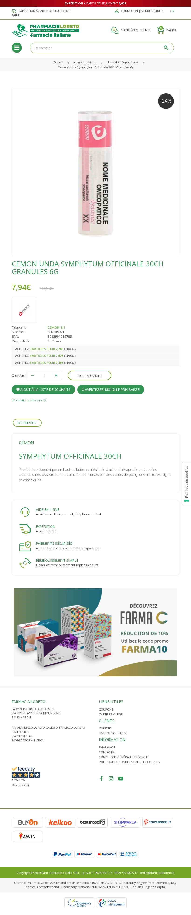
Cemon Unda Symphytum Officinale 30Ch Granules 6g (95, 67)
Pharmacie (107, 747)
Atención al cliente (135, 30)
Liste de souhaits (112, 733)
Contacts (106, 752)
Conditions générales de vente (123, 757)
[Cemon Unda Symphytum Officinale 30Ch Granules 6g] (95, 171)
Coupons (106, 709)
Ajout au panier (90, 376)
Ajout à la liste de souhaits (45, 389)
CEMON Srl (56, 327)
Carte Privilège (111, 714)
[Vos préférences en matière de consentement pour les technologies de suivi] (186, 483)
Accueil (58, 62)
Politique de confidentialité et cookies (129, 762)
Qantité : (18, 375)
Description (27, 423)
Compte (105, 728)
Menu (17, 48)
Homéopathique (84, 62)
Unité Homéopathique (122, 62)
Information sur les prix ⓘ (29, 400)
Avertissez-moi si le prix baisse (112, 389)
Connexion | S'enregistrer (141, 11)
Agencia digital (155, 887)
